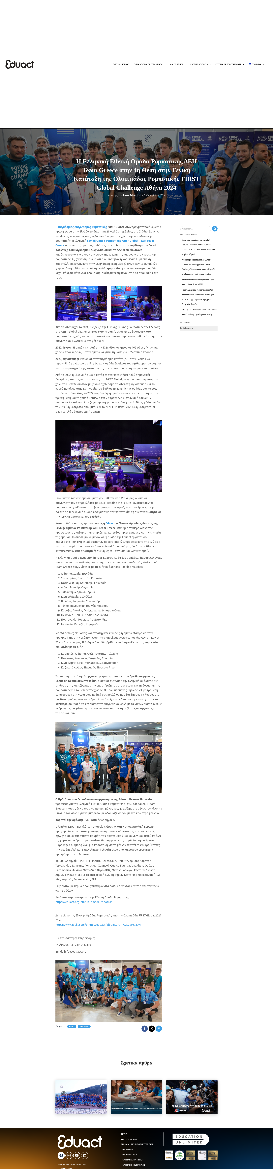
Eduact (71, 1026)
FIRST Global (84, 1026)
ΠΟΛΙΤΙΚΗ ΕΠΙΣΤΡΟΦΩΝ (133, 1164)
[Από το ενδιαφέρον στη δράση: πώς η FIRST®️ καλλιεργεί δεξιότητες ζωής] (192, 1096)
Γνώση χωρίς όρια (199, 64)
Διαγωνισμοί (176, 64)
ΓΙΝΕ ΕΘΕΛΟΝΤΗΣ (129, 1154)
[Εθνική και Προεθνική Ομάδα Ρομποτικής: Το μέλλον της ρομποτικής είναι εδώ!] (136, 1096)
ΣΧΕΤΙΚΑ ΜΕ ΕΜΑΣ (129, 1139)
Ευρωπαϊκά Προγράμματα (228, 64)
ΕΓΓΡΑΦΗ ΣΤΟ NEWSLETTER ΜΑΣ (137, 1144)
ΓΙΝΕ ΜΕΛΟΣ (127, 1149)
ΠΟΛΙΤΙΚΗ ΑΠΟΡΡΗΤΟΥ (132, 1159)
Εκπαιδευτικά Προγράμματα (148, 64)
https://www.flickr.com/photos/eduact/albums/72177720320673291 (98, 924)
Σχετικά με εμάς (121, 64)
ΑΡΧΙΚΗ (124, 1134)
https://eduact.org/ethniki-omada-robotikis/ (84, 902)
